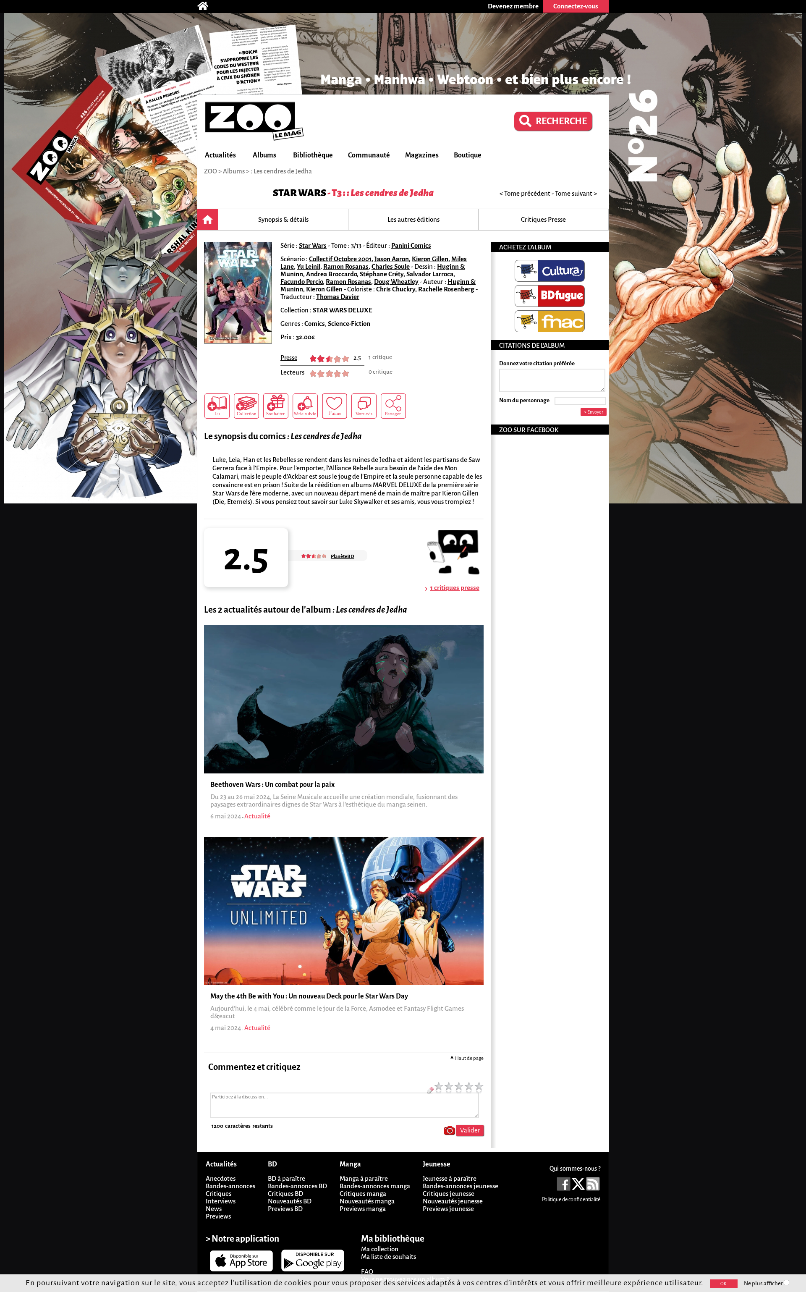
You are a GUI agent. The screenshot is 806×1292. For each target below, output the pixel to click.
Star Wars (299, 193)
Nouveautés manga (367, 1201)
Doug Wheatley (396, 281)
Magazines (422, 155)
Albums (264, 155)
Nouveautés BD (289, 1201)
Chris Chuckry (395, 289)
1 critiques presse (454, 587)
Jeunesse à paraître (449, 1178)
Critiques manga (363, 1193)
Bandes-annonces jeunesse (460, 1186)
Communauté (369, 155)
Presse (288, 357)
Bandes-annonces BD (297, 1186)
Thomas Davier (337, 296)
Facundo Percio (301, 281)
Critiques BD (285, 1193)
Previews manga (363, 1208)
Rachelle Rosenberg (446, 289)
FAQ (367, 1271)
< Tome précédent (525, 193)
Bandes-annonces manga (375, 1186)
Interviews (221, 1201)
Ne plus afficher (764, 1283)
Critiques (218, 1193)
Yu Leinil (308, 266)
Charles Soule (391, 266)
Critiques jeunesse (448, 1193)
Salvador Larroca (429, 274)
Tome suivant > (576, 193)
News (214, 1208)
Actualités (220, 155)
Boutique (468, 155)
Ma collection (379, 1249)
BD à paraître (286, 1178)
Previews (218, 1216)
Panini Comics (411, 245)
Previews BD (285, 1208)
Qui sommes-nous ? (575, 1168)
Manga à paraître (364, 1178)
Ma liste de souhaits (388, 1256)
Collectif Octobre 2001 (340, 258)
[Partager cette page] (393, 406)
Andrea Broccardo (331, 274)
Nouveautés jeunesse (453, 1201)
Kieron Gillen (430, 258)
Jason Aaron (391, 258)
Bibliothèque (313, 155)
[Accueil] (207, 6)
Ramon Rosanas (346, 266)
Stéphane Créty (381, 274)
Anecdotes (221, 1178)
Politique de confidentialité (571, 1200)
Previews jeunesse (448, 1208)
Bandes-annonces (230, 1186)
